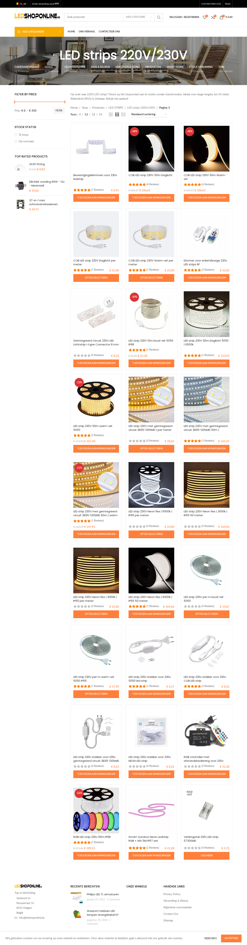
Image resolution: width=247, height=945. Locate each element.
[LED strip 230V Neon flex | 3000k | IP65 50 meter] (206, 485)
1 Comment (113, 899)
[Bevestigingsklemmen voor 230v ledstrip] (96, 149)
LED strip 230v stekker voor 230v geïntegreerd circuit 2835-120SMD (96, 759)
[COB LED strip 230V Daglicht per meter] (96, 234)
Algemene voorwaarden (177, 907)
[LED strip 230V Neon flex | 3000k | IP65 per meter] (96, 570)
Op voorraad (26, 141)
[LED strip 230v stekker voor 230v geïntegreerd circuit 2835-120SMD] (96, 730)
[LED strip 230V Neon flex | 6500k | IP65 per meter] (151, 485)
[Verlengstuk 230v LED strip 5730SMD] (206, 810)
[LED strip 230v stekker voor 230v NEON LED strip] (151, 730)
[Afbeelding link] (28, 886)
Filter (59, 111)
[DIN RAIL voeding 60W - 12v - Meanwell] (21, 186)
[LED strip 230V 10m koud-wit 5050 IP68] (151, 314)
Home (74, 107)
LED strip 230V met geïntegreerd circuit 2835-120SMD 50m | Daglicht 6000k (206, 430)
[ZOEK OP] (159, 17)
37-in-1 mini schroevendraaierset (43, 202)
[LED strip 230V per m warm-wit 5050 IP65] (96, 650)
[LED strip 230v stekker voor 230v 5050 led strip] (151, 650)
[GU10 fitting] (21, 168)
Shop (85, 107)
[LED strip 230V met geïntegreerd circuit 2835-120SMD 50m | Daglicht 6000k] (206, 399)
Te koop (23, 134)
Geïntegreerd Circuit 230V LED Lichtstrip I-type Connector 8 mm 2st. (96, 344)
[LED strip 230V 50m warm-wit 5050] (96, 399)
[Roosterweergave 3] (117, 114)
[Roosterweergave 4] (123, 114)
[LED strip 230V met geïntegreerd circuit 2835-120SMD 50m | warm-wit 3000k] (96, 485)
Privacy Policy (171, 894)
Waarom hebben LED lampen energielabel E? (102, 913)
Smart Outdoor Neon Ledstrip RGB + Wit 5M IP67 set (149, 839)
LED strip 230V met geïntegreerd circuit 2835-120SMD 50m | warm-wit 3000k (95, 515)
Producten (98, 107)
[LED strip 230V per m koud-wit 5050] (206, 570)
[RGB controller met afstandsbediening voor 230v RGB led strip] (206, 730)
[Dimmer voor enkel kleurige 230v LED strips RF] (206, 234)
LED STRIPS (116, 107)
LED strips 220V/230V (141, 107)
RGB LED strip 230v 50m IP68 (92, 837)
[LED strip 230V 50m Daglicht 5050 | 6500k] (206, 314)
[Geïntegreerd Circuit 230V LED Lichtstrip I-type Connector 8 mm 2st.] (96, 314)
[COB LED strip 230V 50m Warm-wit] (206, 149)
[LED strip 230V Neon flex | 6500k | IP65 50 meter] (151, 570)
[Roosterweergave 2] (111, 114)
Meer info (210, 938)
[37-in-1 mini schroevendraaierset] (21, 204)
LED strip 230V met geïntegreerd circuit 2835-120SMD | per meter (150, 428)
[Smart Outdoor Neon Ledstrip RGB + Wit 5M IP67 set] (151, 810)
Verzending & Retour (175, 900)
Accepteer (231, 938)
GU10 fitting (37, 164)
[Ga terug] (55, 55)
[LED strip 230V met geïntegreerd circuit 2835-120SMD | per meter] (151, 399)
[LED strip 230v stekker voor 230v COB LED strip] (206, 650)
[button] (96, 198)
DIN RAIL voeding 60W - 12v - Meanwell (47, 183)
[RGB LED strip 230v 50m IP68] (96, 810)
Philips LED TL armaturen (103, 894)
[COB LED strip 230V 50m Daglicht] (151, 149)
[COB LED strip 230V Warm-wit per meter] (151, 234)
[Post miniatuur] (77, 897)
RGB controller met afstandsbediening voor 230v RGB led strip (203, 761)
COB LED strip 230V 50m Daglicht (150, 175)
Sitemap (168, 920)
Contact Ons (170, 914)
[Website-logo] (37, 17)
